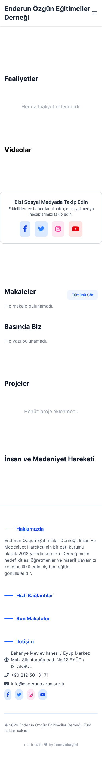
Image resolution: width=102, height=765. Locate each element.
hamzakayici (66, 744)
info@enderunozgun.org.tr (38, 683)
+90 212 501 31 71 (29, 675)
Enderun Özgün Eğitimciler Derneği (47, 13)
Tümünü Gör (82, 294)
